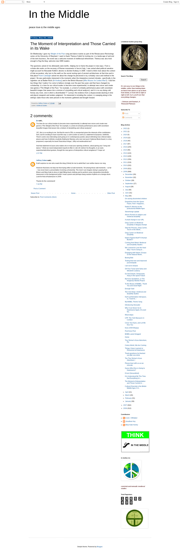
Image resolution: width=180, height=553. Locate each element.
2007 (125, 405)
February (128, 398)
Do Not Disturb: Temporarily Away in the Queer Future (135, 275)
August (128, 187)
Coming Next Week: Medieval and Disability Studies (135, 243)
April (127, 392)
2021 (125, 131)
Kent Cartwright (45, 76)
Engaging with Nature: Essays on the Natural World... (135, 253)
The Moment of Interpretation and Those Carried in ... (135, 382)
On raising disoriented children (136, 199)
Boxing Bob (129, 258)
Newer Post (35, 193)
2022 (125, 128)
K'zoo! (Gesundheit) (132, 373)
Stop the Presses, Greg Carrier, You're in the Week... (136, 229)
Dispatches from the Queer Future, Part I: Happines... (135, 202)
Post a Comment (39, 189)
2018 (125, 141)
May (127, 196)
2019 (125, 138)
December (129, 174)
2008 (125, 172)
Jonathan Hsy (130, 421)
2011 (125, 162)
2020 (125, 135)
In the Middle (59, 14)
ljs (37, 121)
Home (73, 193)
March (127, 395)
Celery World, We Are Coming (135, 345)
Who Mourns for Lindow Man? (95, 81)
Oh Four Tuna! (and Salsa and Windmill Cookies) (136, 270)
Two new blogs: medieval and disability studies (135, 293)
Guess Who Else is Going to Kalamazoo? (135, 369)
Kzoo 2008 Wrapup (132, 328)
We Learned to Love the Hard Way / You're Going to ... (135, 248)
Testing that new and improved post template (136, 262)
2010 (125, 165)
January (128, 401)
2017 (125, 144)
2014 (125, 153)
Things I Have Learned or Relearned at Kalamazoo (135, 349)
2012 (125, 159)
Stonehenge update (132, 212)
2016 (125, 147)
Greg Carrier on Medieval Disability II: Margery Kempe (136, 224)
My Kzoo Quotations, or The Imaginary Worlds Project (135, 280)
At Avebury (57, 81)
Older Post (111, 193)
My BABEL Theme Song (133, 302)
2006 (125, 408)
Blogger (99, 547)
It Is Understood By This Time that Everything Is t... (135, 377)
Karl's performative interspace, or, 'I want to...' (136, 298)
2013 (125, 156)
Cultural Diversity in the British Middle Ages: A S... (135, 387)
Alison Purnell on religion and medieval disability (135, 215)
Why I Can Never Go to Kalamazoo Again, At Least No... (135, 310)
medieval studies (41, 105)
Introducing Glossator (132, 305)
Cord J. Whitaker (131, 418)
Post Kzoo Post (130, 331)
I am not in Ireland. (131, 266)
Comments (128, 118)
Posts (126, 113)
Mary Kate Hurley (132, 425)
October (128, 180)
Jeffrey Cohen (41, 160)
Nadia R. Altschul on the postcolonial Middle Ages (135, 207)
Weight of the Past (58, 54)
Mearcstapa (129, 315)
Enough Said (129, 289)
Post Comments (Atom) (48, 197)
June (127, 193)
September (129, 184)
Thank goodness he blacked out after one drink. (135, 354)
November (129, 177)
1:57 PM (39, 153)
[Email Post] (59, 103)
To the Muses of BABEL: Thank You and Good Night (136, 285)
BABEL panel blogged (133, 334)
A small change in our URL (134, 220)
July (126, 190)
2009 (125, 168)
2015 (125, 150)
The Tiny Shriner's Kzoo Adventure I (133, 359)
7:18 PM (39, 184)
